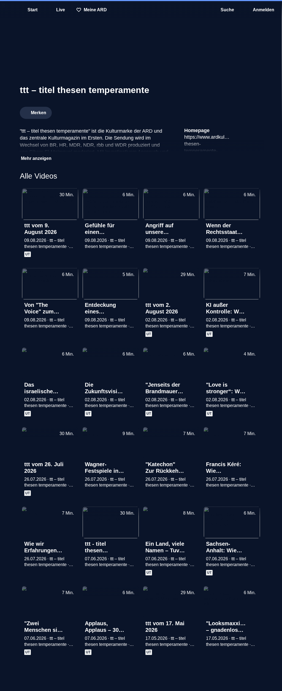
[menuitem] (8, 10)
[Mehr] (72, 226)
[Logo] (221, 111)
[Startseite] (141, 10)
